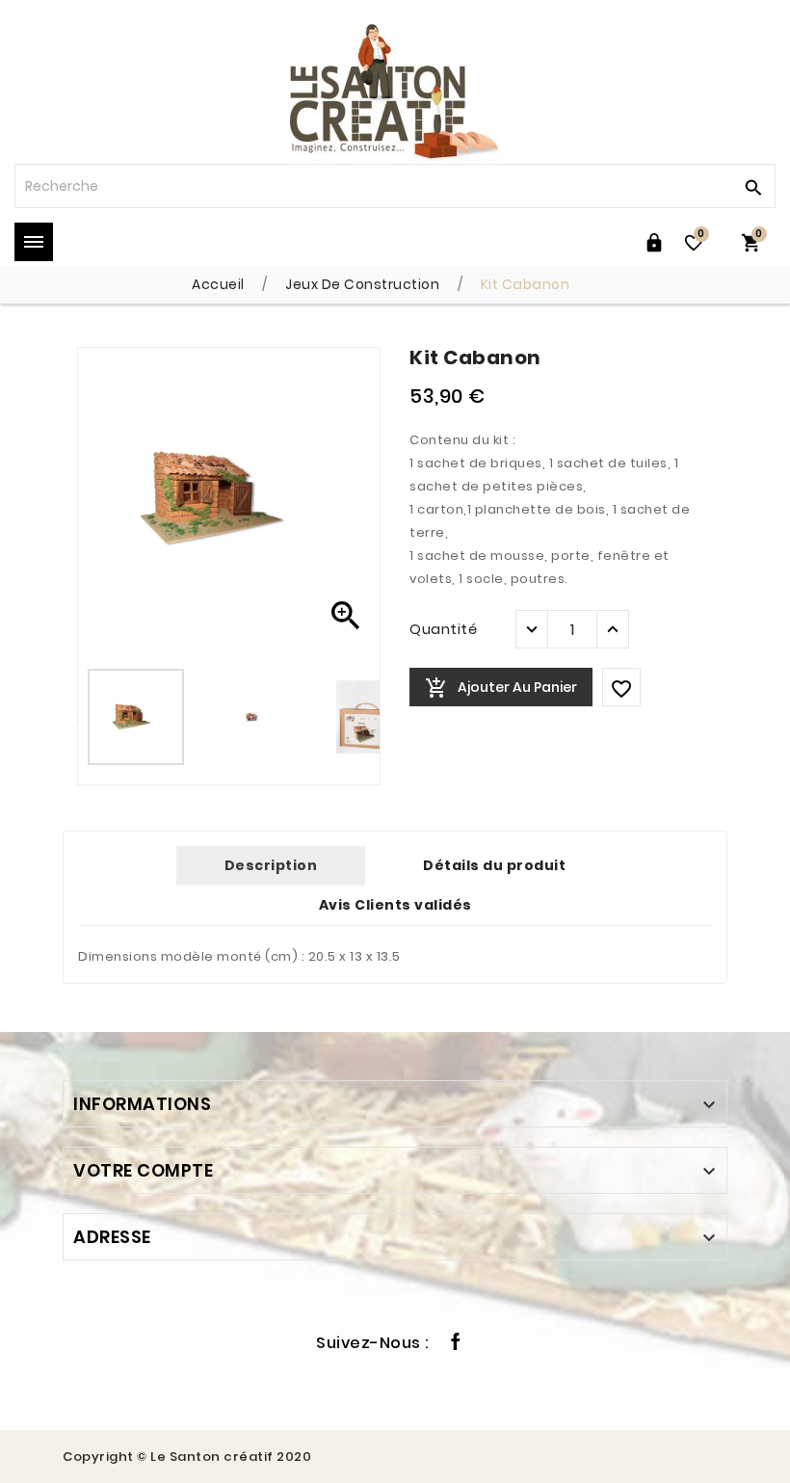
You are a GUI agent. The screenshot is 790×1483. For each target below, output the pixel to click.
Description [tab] (271, 865)
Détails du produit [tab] (494, 865)
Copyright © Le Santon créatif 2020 (187, 1456)
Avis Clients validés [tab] (395, 904)
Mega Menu (33, 242)
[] (752, 186)
